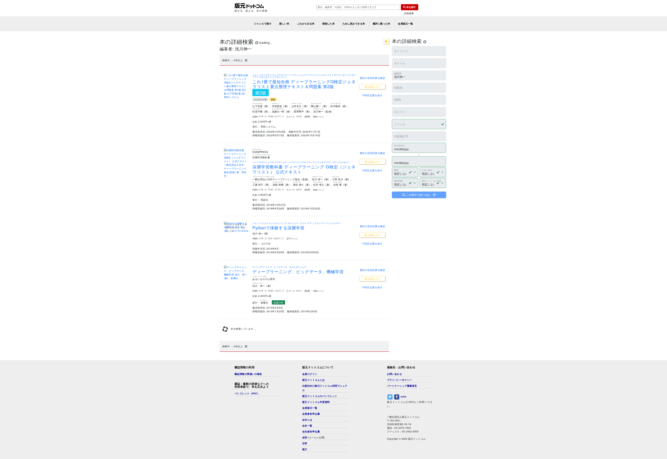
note (403, 396)
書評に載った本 (381, 23)
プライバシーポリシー (399, 380)
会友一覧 (307, 425)
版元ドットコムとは (313, 380)
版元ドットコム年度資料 (316, 402)
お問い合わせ (394, 374)
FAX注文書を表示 (372, 95)
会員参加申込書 (311, 413)
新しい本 (284, 23)
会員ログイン (309, 374)
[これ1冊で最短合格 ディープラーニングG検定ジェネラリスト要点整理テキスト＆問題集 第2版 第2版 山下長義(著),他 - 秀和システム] (236, 86)
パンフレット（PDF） (247, 393)
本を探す (411, 7)
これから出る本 (306, 23)
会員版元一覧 (405, 23)
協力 (304, 449)
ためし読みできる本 (354, 23)
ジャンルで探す (262, 23)
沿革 (304, 443)
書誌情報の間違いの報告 (248, 374)
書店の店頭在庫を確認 (372, 78)
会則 (304, 437)
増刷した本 (328, 23)
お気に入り (373, 86)
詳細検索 (409, 13)
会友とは (307, 419)
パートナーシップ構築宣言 (402, 385)
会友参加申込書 (311, 431)
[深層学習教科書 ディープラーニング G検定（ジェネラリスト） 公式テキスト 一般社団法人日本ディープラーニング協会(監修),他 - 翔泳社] (236, 163)
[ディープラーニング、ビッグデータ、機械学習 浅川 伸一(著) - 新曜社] (236, 272)
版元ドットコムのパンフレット (319, 396)
